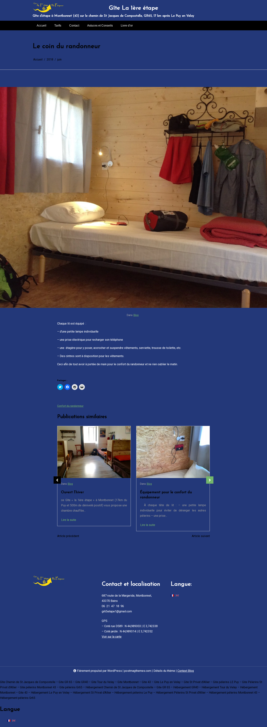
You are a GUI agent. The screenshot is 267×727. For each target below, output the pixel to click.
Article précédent (68, 536)
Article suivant (201, 536)
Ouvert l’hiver (72, 492)
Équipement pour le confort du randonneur (166, 495)
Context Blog (185, 671)
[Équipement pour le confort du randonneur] (173, 452)
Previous (57, 480)
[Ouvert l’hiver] (94, 452)
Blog (136, 315)
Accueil (41, 25)
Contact (74, 25)
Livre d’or (127, 25)
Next (209, 480)
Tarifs (57, 25)
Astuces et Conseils (100, 25)
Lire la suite (68, 520)
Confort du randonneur (70, 405)
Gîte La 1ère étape (133, 8)
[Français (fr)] (172, 595)
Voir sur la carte (112, 636)
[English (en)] (177, 595)
